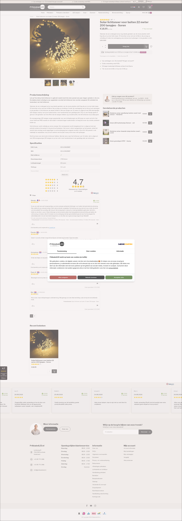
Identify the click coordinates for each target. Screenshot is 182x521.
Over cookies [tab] (91, 251)
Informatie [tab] (120, 251)
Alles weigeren (63, 277)
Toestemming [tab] (62, 251)
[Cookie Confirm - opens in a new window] (125, 244)
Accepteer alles (119, 277)
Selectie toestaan (91, 277)
